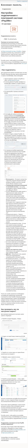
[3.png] (14, 367)
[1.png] (14, 326)
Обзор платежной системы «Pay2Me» (11, 51)
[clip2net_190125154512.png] (15, 171)
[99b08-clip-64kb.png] (15, 145)
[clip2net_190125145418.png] (15, 87)
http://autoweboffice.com (8, 432)
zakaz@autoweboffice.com (19, 429)
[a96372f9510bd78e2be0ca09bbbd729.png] (14, 29)
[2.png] (14, 343)
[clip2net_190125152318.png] (15, 103)
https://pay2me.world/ (14, 80)
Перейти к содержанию (22, 1)
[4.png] (14, 390)
